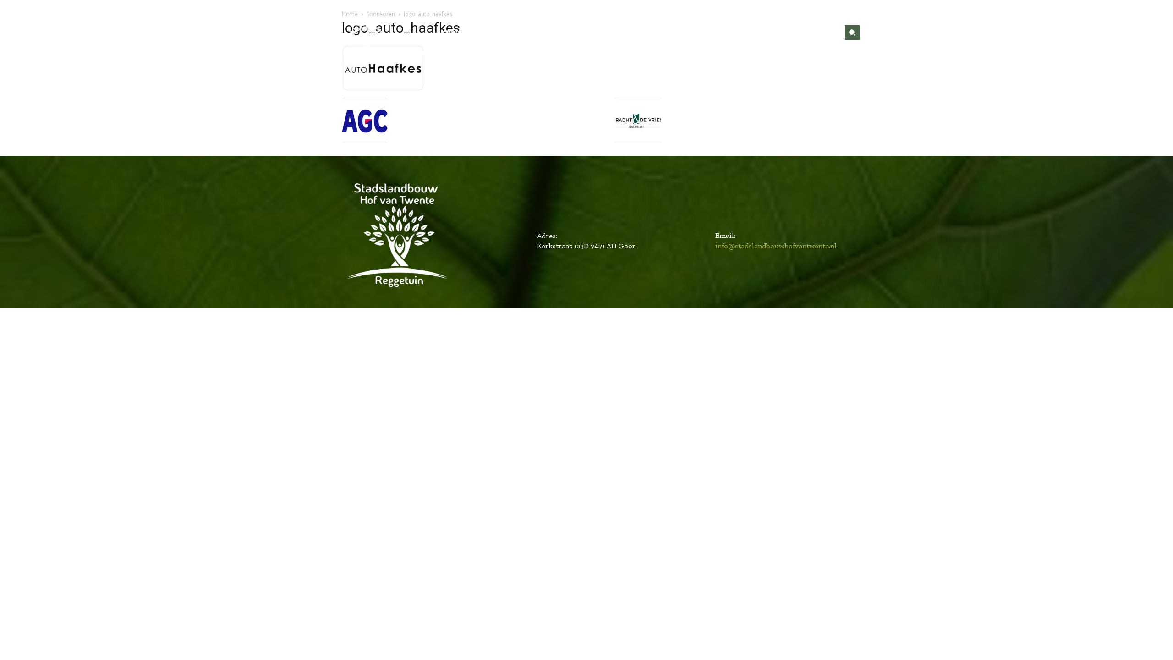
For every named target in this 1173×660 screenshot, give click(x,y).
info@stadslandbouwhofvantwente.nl (776, 246)
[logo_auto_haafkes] (383, 89)
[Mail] (828, 33)
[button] (852, 32)
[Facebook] (814, 33)
